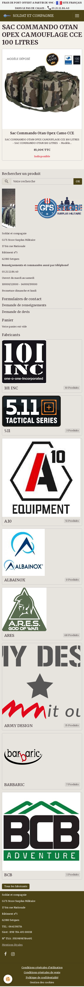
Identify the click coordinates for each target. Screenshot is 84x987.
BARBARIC (14, 785)
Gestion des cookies (42, 982)
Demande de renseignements (24, 305)
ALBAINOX (14, 580)
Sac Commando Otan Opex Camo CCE (42, 133)
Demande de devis (16, 312)
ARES (9, 635)
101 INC (11, 388)
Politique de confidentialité (42, 977)
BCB (8, 875)
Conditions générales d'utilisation (42, 967)
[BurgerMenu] (77, 16)
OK (78, 181)
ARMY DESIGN (18, 725)
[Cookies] (8, 979)
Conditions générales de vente (42, 972)
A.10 (8, 521)
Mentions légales (12, 944)
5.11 (7, 431)
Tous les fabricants (15, 886)
